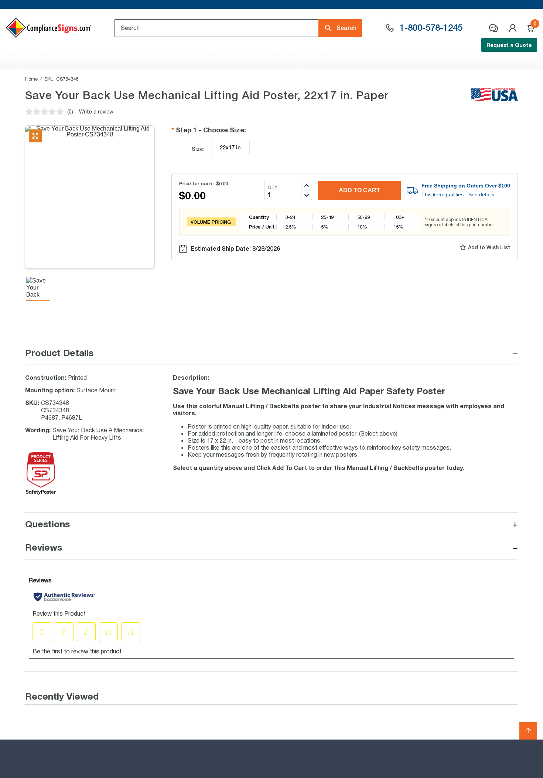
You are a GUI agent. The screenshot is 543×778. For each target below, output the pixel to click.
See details (481, 194)
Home (31, 79)
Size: (198, 149)
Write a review (96, 111)
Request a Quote (509, 45)
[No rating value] (46, 111)
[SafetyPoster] (41, 492)
